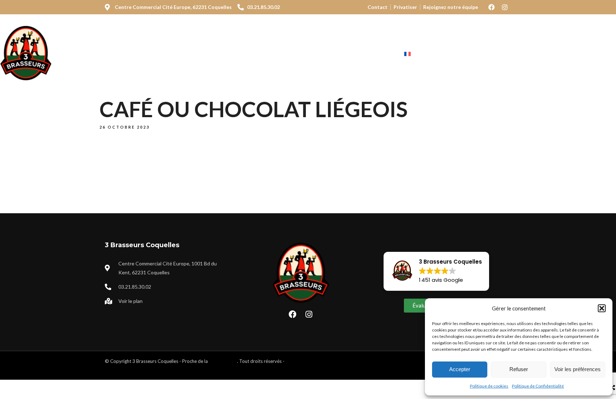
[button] (601, 308)
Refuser (518, 369)
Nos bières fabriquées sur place (249, 54)
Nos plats (171, 54)
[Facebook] (491, 7)
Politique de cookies (489, 386)
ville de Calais (223, 361)
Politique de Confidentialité (538, 386)
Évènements (333, 54)
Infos (375, 54)
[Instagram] (504, 7)
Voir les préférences (577, 369)
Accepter (459, 369)
